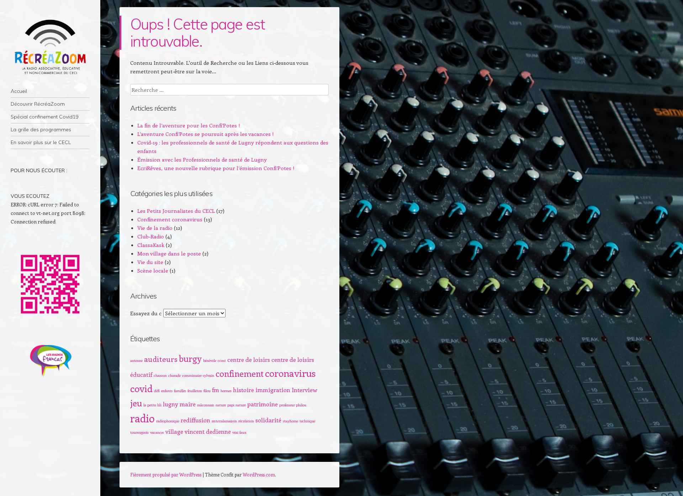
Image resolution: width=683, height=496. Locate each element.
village (174, 431)
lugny (170, 404)
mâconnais (205, 404)
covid (141, 388)
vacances (157, 432)
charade (174, 375)
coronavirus (290, 372)
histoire (243, 390)
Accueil (19, 91)
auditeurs (161, 359)
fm (215, 390)
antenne (136, 360)
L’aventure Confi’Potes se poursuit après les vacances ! (205, 133)
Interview (304, 390)
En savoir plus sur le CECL (41, 142)
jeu (136, 402)
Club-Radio (150, 236)
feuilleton (194, 390)
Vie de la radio (155, 227)
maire (188, 404)
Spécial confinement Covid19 (44, 117)
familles (180, 390)
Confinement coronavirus (169, 219)
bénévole (209, 360)
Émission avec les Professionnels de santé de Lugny (202, 159)
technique (307, 420)
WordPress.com (259, 474)
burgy (190, 358)
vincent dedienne (208, 431)
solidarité (268, 420)
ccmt (222, 360)
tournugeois (139, 432)
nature (221, 404)
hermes (226, 390)
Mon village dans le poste (169, 253)
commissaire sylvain (198, 375)
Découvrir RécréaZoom (38, 104)
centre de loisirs (248, 359)
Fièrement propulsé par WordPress (165, 474)
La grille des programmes (41, 129)
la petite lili (152, 404)
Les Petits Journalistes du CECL (176, 210)
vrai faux (239, 432)
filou (207, 390)
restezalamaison (224, 420)
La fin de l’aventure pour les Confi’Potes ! (188, 125)
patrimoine (262, 404)
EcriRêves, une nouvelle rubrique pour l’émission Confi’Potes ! (216, 168)
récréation (246, 420)
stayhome (290, 420)
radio (142, 418)
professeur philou (292, 404)
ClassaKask (150, 244)
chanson (160, 375)
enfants (167, 390)
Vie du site (150, 261)
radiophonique (167, 420)
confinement (240, 373)
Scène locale (152, 270)
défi (157, 390)
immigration (272, 390)
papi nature (236, 404)
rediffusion (195, 420)
